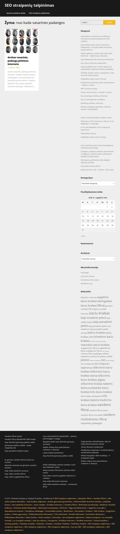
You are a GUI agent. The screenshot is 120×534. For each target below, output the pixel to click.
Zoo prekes (79, 511)
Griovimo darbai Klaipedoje (25, 508)
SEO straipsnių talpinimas (29, 5)
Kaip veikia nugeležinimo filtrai (17, 477)
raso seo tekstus (39, 520)
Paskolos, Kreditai (27, 524)
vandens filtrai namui (98, 410)
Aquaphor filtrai (85, 498)
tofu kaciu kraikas (101, 392)
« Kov (83, 236)
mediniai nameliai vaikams (98, 341)
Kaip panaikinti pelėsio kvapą (16, 451)
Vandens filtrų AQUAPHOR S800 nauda (20, 439)
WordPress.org (86, 283)
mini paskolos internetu (22, 505)
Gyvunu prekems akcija (16, 13)
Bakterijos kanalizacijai (88, 505)
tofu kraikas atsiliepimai (91, 396)
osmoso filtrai (87, 353)
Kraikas (89, 511)
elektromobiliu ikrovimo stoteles (87, 501)
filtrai (101, 305)
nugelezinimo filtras (89, 348)
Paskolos (40, 524)
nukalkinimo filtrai (94, 351)
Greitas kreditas (100, 520)
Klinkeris (63, 508)
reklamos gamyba (95, 360)
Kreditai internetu (84, 520)
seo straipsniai (87, 364)
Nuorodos (56, 517)
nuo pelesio (105, 351)
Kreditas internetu (55, 505)
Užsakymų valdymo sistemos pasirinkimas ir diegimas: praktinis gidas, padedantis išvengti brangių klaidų (97, 153)
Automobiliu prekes (53, 511)
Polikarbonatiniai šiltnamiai (40, 514)
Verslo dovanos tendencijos (92, 447)
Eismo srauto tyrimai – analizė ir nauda (96, 92)
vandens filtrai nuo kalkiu (92, 415)
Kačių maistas (45, 517)
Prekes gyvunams (19, 514)
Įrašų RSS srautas (87, 276)
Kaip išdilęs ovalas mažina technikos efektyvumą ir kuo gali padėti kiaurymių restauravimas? (96, 47)
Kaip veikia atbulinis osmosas (16, 471)
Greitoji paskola (11, 524)
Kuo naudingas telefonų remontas (94, 96)
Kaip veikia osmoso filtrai (90, 166)
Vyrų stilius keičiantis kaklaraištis (94, 63)
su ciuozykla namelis (22, 520)
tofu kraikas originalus (36, 501)
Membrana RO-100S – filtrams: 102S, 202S (97, 170)
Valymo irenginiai (93, 517)
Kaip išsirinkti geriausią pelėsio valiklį (20, 442)
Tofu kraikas (99, 511)
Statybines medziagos (34, 511)
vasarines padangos (91, 423)
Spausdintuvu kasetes (14, 511)
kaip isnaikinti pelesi (93, 318)
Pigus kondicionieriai (77, 508)
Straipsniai (52, 520)
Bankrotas (68, 511)
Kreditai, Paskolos (61, 524)
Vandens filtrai (99, 498)
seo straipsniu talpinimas (73, 517)
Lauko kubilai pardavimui (53, 453)
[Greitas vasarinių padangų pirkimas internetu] (22, 41)
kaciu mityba (39, 505)
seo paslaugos (110, 360)
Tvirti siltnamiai (60, 514)
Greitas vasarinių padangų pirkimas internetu (18, 61)
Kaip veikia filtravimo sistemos (55, 481)
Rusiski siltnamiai (76, 514)
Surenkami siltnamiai (95, 514)
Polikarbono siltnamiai (14, 517)
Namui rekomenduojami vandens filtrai (96, 117)
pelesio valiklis (106, 356)
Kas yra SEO (76, 527)
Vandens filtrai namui (13, 436)
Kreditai (49, 524)
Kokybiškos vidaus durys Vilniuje (93, 79)
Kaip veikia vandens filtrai (15, 474)
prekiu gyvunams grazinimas (60, 501)
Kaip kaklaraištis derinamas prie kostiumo (97, 59)
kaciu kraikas (100, 313)
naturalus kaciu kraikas (95, 345)
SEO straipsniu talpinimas (65, 498)
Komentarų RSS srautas (90, 280)
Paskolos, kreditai (78, 524)
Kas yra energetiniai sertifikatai (93, 99)
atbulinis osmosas (89, 297)
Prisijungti (85, 273)
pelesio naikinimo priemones (95, 355)
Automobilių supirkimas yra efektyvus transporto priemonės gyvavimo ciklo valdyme (95, 38)
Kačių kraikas (31, 517)
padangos (97, 353)
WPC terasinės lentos (89, 89)
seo (103, 360)
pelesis (85, 360)
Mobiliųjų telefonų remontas (92, 103)
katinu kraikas (96, 332)
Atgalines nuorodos (96, 508)
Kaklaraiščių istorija (88, 133)
